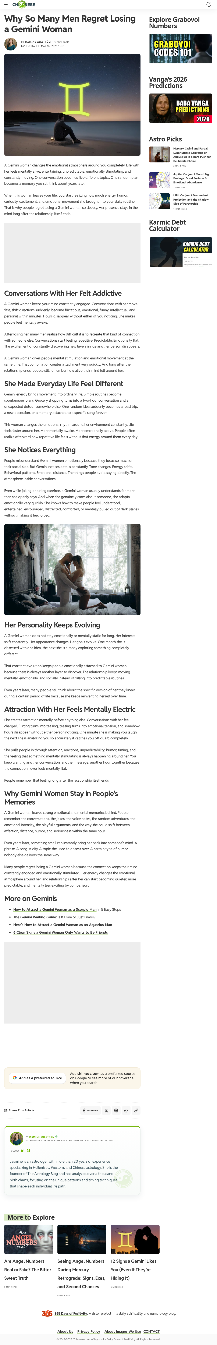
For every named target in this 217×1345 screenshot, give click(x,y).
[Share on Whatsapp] (126, 1110)
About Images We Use (122, 1331)
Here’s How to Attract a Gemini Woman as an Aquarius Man (62, 924)
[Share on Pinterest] (116, 1110)
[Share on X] (106, 1110)
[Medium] (28, 1151)
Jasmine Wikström (38, 41)
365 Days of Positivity (70, 1313)
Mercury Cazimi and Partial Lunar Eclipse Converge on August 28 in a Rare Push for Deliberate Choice (192, 155)
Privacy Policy (88, 1331)
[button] (7, 4)
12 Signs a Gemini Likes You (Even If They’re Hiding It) (133, 1269)
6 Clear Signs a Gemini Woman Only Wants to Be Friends (60, 932)
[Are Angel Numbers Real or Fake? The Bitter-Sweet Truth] (28, 1239)
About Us (65, 1331)
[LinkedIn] (23, 1151)
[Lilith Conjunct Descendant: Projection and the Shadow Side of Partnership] (159, 201)
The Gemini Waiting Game (34, 917)
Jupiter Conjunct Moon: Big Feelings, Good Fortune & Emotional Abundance (191, 178)
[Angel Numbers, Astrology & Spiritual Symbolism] (23, 4)
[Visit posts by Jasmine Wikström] (10, 44)
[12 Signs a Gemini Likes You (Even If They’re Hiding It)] (135, 1239)
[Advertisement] (72, 253)
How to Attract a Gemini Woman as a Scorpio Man (55, 909)
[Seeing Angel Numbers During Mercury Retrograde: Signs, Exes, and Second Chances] (81, 1239)
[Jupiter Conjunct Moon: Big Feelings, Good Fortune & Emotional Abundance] (159, 180)
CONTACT (151, 1331)
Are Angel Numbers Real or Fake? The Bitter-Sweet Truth (28, 1269)
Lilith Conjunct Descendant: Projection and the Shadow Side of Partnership (191, 199)
